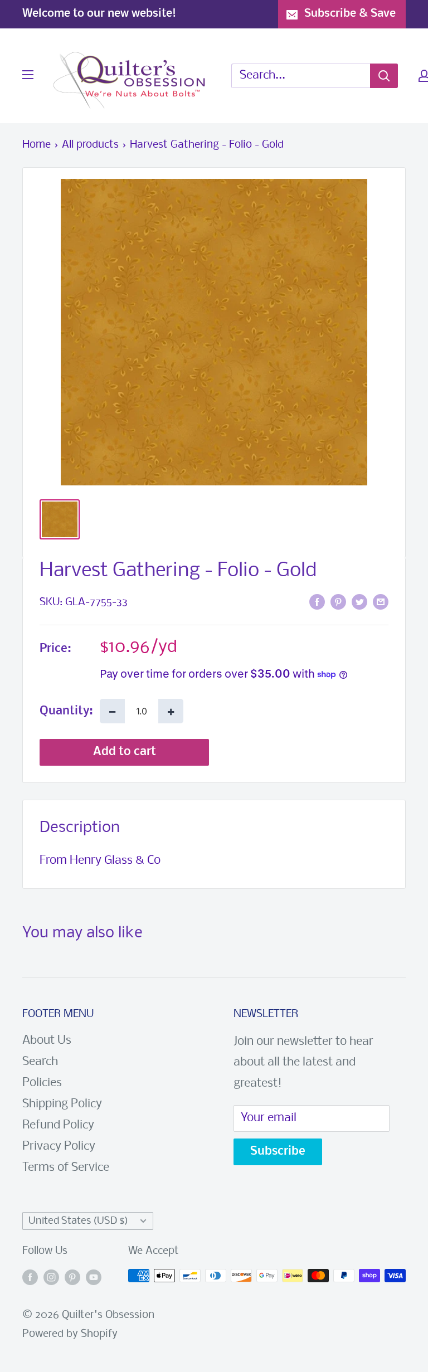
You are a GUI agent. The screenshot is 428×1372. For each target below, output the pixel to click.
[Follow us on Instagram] (51, 1278)
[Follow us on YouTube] (93, 1278)
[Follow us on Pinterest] (72, 1278)
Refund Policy (58, 1125)
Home (36, 144)
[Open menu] (27, 74)
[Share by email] (380, 602)
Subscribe (277, 1151)
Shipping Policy (62, 1104)
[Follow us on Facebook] (30, 1278)
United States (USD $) (78, 1221)
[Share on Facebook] (317, 602)
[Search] (384, 76)
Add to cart (124, 752)
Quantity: (66, 711)
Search (40, 1061)
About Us (46, 1040)
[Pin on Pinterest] (338, 602)
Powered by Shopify (70, 1334)
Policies (42, 1083)
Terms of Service (65, 1167)
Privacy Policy (58, 1146)
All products (90, 144)
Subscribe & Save (350, 14)
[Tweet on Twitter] (359, 602)
